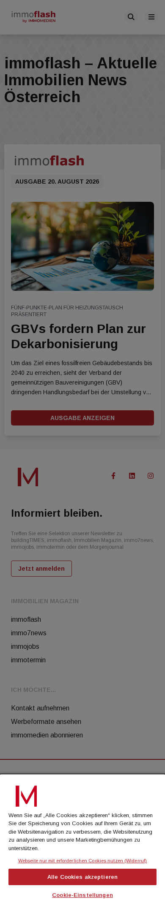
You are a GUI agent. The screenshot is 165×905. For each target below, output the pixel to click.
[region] (82, 839)
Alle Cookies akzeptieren (82, 877)
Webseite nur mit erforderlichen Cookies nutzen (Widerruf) (82, 860)
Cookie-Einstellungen (82, 895)
